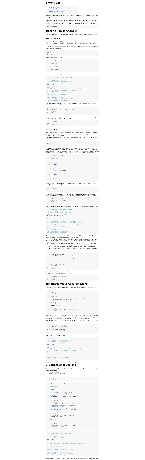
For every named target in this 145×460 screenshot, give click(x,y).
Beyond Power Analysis (54, 7)
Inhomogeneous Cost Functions (56, 11)
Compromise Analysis (55, 10)
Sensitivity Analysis (54, 8)
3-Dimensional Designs (54, 12)
